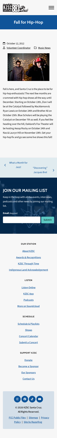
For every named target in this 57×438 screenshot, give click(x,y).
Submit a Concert (28, 342)
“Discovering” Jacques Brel (38, 170)
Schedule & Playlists (28, 324)
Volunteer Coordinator (19, 48)
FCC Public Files (17, 418)
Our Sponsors (28, 372)
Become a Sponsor (28, 366)
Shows (28, 330)
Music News (44, 48)
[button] (51, 7)
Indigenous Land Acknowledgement (28, 270)
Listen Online (29, 287)
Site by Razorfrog (33, 422)
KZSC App (28, 294)
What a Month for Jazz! (16, 165)
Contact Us (29, 379)
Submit (48, 219)
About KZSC (28, 251)
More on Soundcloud (28, 306)
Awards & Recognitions (28, 257)
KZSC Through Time (28, 264)
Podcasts (29, 300)
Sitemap (33, 418)
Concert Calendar (28, 336)
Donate (28, 360)
